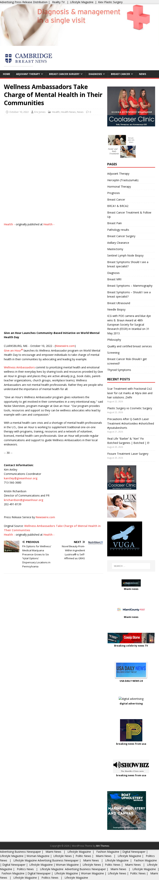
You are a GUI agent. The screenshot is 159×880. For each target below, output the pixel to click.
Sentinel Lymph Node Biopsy (125, 255)
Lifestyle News (62, 856)
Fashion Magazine (108, 851)
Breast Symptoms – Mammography (129, 285)
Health (56, 112)
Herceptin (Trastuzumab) (122, 180)
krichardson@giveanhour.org (23, 500)
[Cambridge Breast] (79, 43)
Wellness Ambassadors (19, 367)
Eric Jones (40, 112)
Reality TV (58, 2)
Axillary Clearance (118, 242)
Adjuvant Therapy (28, 74)
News (142, 74)
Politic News (83, 856)
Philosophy (114, 339)
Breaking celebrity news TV (131, 645)
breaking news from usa (131, 743)
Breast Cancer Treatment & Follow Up (129, 215)
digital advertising (131, 703)
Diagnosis (95, 74)
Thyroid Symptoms (119, 370)
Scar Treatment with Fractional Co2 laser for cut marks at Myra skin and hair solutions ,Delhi (129, 393)
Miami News (53, 851)
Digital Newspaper (133, 851)
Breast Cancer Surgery (64, 74)
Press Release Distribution (31, 2)
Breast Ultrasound (118, 303)
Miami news (131, 589)
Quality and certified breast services (129, 346)
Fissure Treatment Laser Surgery (127, 453)
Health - (9, 224)
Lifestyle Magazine (81, 2)
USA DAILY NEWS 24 (131, 681)
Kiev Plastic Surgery (110, 2)
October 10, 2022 (19, 112)
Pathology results (118, 230)
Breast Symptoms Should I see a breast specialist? (127, 264)
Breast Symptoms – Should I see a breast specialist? (129, 294)
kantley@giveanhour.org (20, 478)
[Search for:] (131, 566)
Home (6, 74)
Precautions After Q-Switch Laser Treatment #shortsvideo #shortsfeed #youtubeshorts (130, 423)
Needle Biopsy (116, 309)
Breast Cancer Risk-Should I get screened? (127, 361)
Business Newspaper (28, 851)
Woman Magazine (38, 856)
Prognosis (113, 193)
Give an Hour (13, 350)
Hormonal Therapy (119, 186)
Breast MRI (114, 279)
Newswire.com (65, 346)
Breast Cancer (120, 74)
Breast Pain (114, 223)
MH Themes (102, 845)
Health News (68, 112)
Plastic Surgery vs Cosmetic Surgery (129, 408)
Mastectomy (115, 249)
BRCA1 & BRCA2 (117, 206)
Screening (113, 352)
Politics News (25, 869)
